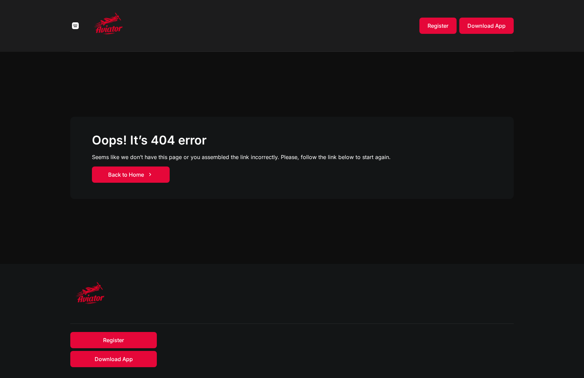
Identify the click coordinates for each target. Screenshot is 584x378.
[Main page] (109, 25)
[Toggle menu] (75, 26)
